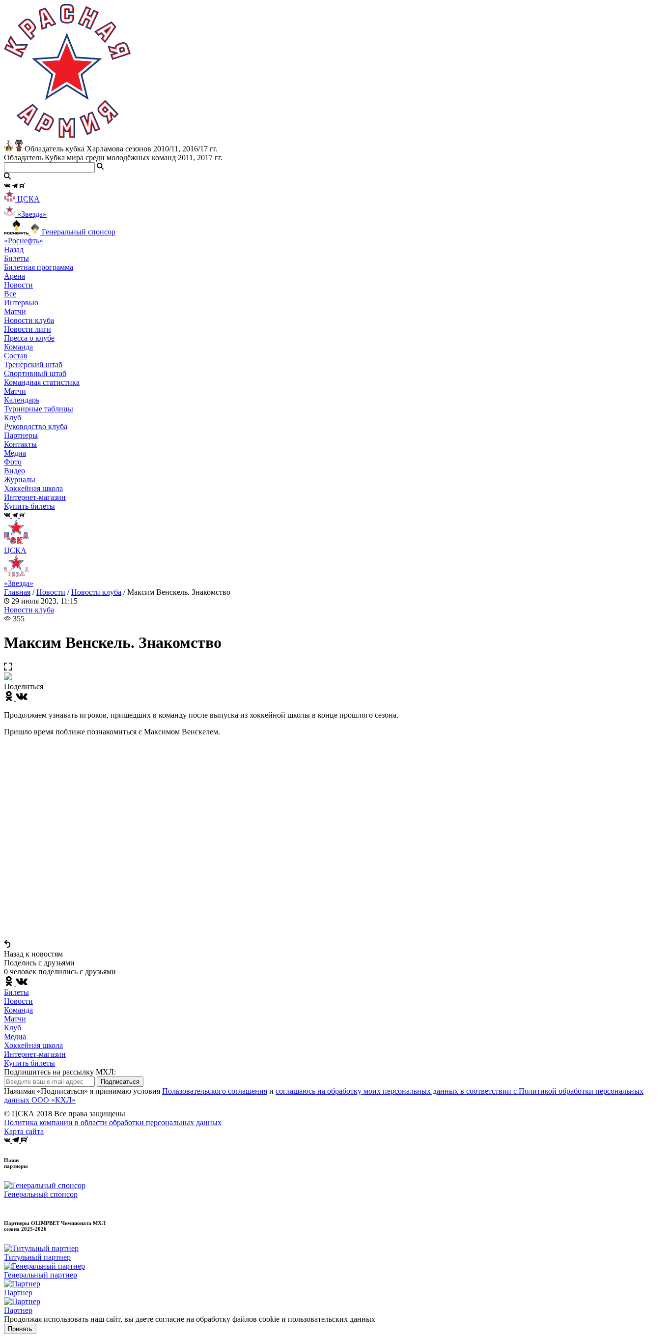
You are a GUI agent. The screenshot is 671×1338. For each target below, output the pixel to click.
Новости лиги (27, 329)
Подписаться (120, 1081)
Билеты (16, 992)
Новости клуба (29, 320)
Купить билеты (29, 1063)
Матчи (15, 311)
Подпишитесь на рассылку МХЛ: (60, 1072)
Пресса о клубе (29, 338)
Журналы (19, 479)
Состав (16, 355)
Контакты (20, 444)
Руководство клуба (35, 426)
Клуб (12, 1027)
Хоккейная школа (33, 1045)
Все (10, 294)
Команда (18, 1010)
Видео (14, 470)
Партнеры (21, 435)
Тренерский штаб (33, 364)
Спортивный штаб (35, 373)
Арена (14, 276)
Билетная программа (38, 267)
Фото (13, 462)
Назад (14, 249)
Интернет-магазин (35, 1054)
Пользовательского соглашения (214, 1091)
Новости (50, 592)
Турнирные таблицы (38, 409)
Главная (17, 592)
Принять (20, 1329)
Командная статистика (42, 382)
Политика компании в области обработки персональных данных (113, 1122)
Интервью (21, 302)
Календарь (21, 400)
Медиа (15, 1036)
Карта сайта (24, 1131)
